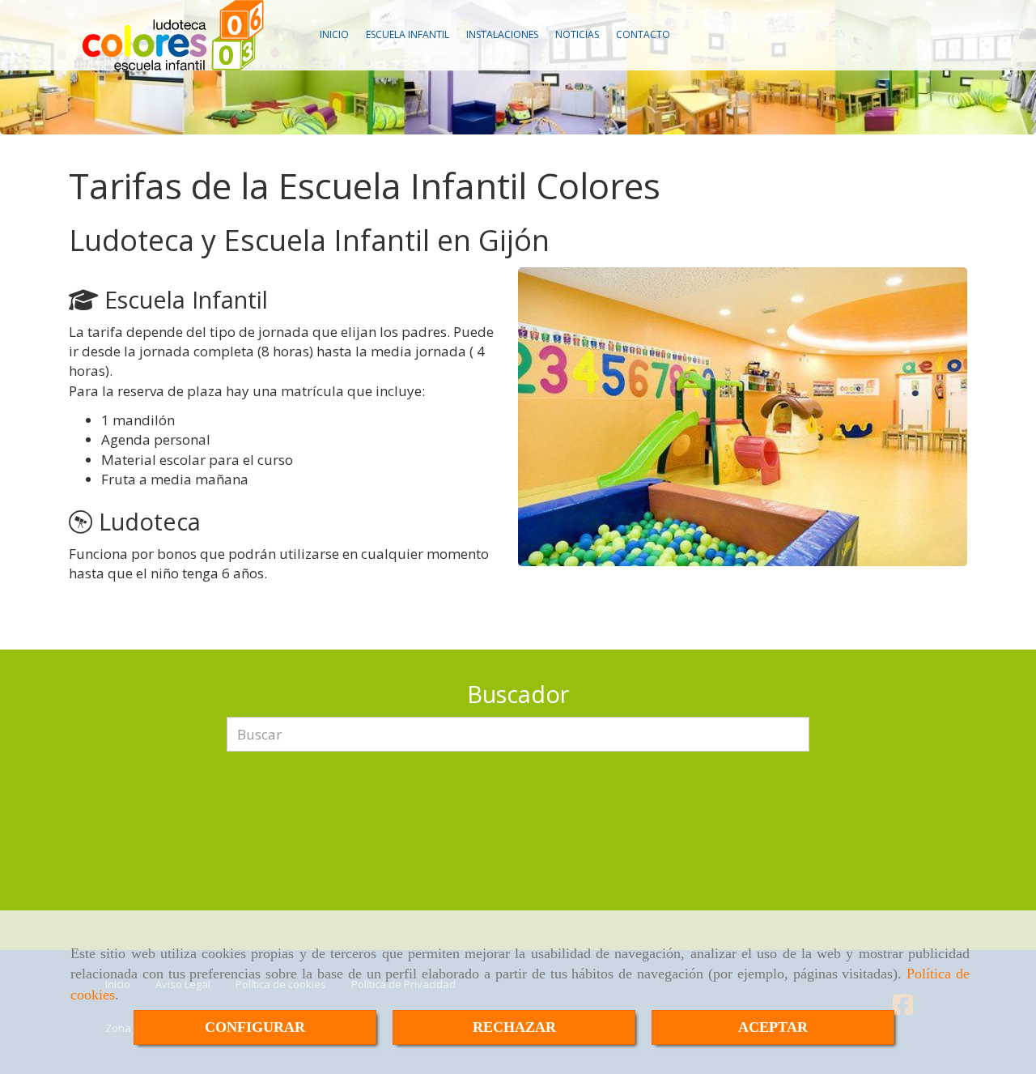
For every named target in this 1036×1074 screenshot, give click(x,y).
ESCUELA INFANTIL (407, 34)
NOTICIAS (577, 34)
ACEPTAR (773, 1027)
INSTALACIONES (502, 34)
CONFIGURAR (255, 1027)
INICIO (334, 34)
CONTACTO (643, 34)
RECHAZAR (514, 1027)
